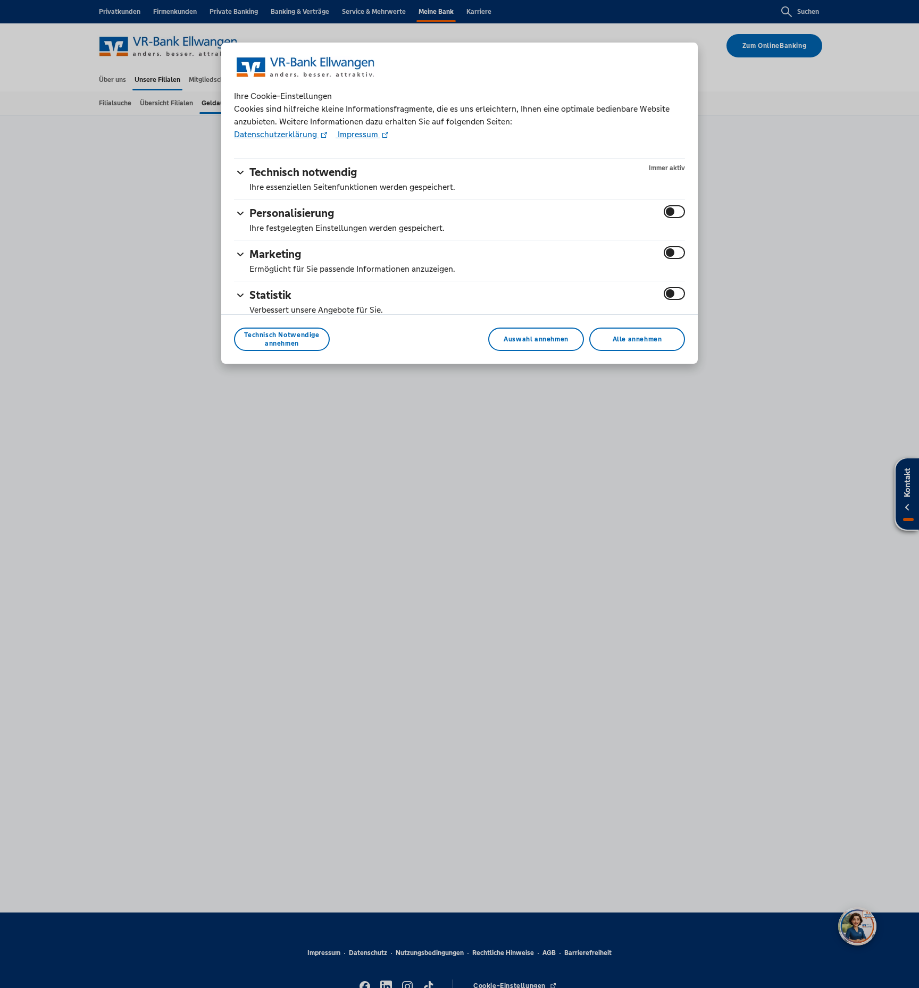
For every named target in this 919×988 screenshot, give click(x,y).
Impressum (358, 134)
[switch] (674, 211)
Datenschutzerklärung (276, 134)
